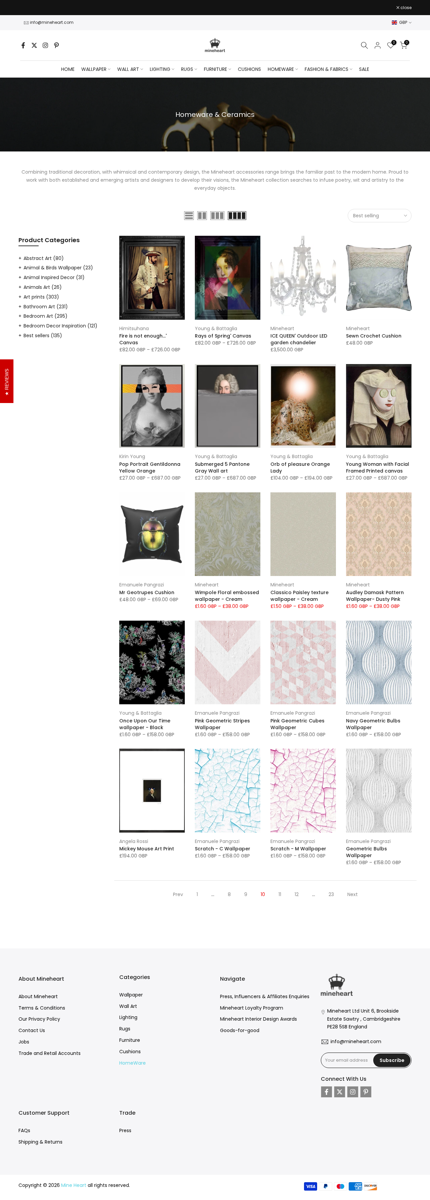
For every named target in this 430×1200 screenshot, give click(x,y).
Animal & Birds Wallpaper (58, 267)
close (28, 8)
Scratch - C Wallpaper (222, 848)
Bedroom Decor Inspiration (60, 325)
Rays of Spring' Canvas (223, 335)
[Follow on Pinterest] (56, 45)
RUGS (187, 69)
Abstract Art (44, 258)
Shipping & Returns (40, 1142)
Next (352, 894)
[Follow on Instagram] (45, 45)
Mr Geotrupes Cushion (146, 592)
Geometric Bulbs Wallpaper (366, 852)
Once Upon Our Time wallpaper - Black (144, 724)
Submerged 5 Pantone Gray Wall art (222, 467)
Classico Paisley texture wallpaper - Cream (299, 596)
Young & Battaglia (216, 328)
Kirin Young (132, 456)
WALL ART (128, 69)
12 (297, 894)
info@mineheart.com (52, 22)
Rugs (124, 1028)
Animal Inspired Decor (54, 277)
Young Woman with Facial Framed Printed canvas (377, 467)
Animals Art (43, 287)
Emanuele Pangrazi (141, 584)
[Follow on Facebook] (23, 45)
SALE (364, 69)
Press (125, 1130)
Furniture (129, 1040)
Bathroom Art (46, 306)
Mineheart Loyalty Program (251, 1008)
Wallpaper (131, 994)
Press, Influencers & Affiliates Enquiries (264, 996)
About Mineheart (38, 996)
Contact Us (31, 1030)
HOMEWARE (281, 69)
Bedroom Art (46, 316)
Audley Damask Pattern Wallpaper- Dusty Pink (375, 596)
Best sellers (43, 335)
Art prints (41, 297)
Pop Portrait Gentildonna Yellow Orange (149, 467)
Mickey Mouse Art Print (146, 848)
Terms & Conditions (41, 1008)
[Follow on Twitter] (34, 45)
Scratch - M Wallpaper (298, 848)
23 (331, 894)
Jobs (23, 1041)
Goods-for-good (239, 1030)
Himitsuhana (134, 328)
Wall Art (128, 1006)
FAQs (24, 1130)
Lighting (128, 1017)
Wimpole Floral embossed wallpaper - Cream (227, 596)
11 (279, 894)
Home (68, 69)
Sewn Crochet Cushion (373, 335)
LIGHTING (160, 69)
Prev (178, 894)
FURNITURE (215, 69)
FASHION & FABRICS (326, 69)
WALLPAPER (93, 69)
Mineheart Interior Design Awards (258, 1019)
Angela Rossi (133, 841)
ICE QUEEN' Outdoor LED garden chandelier (298, 339)
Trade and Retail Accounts (49, 1053)
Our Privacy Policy (39, 1019)
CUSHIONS (249, 69)
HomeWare (132, 1063)
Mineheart (282, 328)
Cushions (130, 1051)
